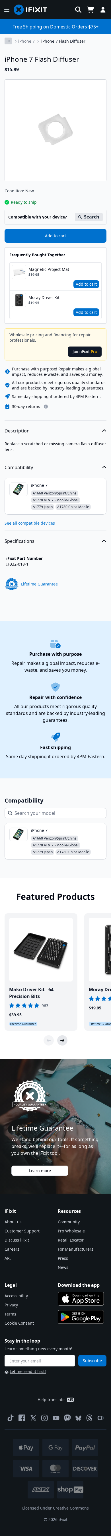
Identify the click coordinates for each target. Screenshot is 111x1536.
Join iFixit (85, 351)
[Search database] (78, 9)
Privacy (11, 1305)
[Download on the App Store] (81, 1299)
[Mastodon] (67, 1418)
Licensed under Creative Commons (55, 1508)
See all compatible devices (30, 523)
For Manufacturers (75, 1249)
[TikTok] (10, 1418)
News (63, 1267)
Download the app (79, 1285)
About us (13, 1221)
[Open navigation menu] (7, 9)
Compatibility (19, 467)
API (8, 1258)
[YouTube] (56, 1418)
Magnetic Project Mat (48, 269)
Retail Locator (71, 1240)
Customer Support (22, 1231)
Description (17, 431)
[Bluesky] (78, 1418)
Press (63, 1258)
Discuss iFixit (17, 1240)
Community (69, 1221)
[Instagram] (44, 1418)
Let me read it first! (28, 1371)
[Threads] (89, 1418)
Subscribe (92, 1360)
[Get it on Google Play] (81, 1317)
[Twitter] (33, 1418)
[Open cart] (90, 9)
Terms (10, 1314)
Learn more (40, 1170)
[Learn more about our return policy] (45, 406)
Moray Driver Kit (43, 297)
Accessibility (16, 1295)
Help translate (51, 1399)
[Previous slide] (49, 1040)
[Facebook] (21, 1418)
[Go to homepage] (33, 10)
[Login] (103, 9)
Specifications (19, 541)
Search (91, 217)
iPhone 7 (26, 41)
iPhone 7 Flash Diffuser (63, 41)
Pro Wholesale (71, 1231)
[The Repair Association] (100, 1418)
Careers (12, 1249)
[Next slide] (62, 1040)
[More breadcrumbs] (8, 41)
